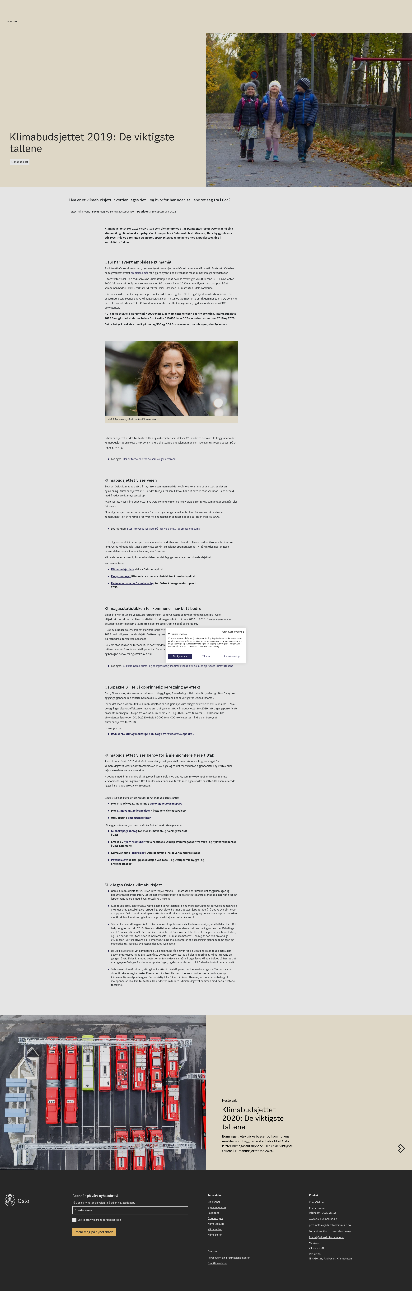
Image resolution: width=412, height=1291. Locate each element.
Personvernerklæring (232, 631)
